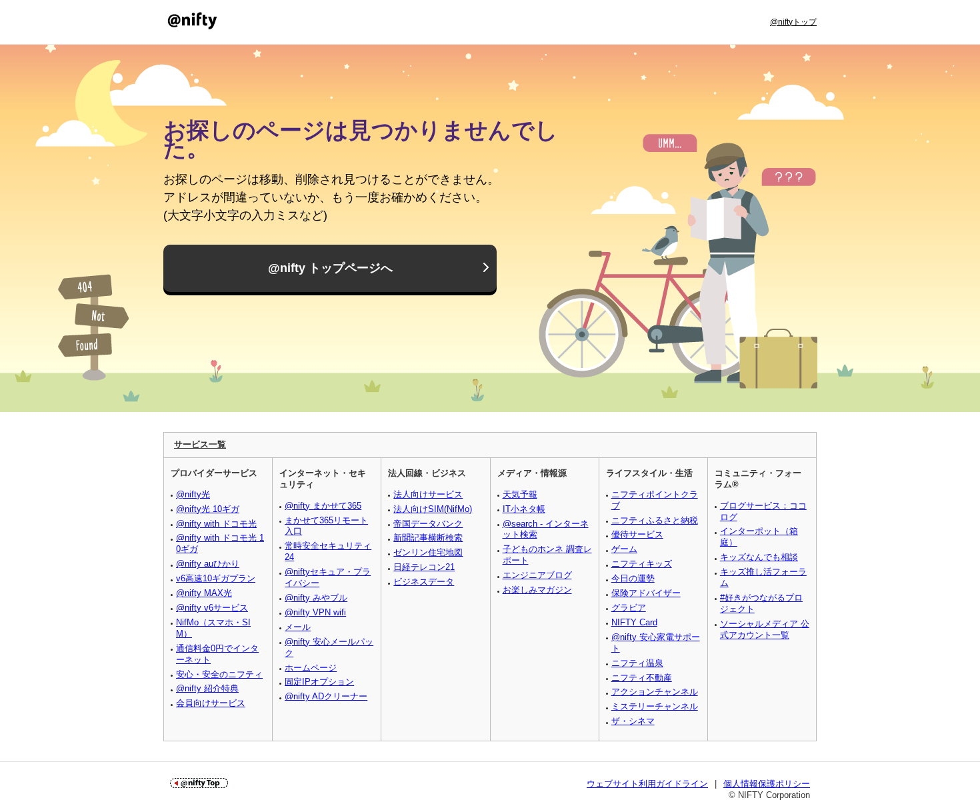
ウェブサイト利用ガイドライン (647, 784)
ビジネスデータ (423, 582)
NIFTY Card (634, 622)
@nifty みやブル (316, 598)
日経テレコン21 (424, 567)
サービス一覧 (200, 444)
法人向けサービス (428, 494)
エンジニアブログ (537, 575)
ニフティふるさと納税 (654, 520)
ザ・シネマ (633, 721)
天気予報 (520, 494)
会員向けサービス (210, 703)
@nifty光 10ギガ (207, 509)
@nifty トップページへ (330, 268)
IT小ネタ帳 (524, 509)
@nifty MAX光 (204, 593)
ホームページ (311, 668)
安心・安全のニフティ (219, 674)
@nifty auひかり (207, 564)
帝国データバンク (428, 524)
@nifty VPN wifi (315, 612)
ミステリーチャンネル (654, 706)
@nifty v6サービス (212, 608)
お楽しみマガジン (537, 590)
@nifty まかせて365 (323, 506)
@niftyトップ (793, 22)
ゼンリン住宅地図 (428, 552)
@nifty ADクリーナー (326, 696)
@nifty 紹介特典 (207, 688)
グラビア (628, 608)
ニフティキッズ (641, 564)
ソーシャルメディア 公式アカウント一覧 (764, 629)
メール (298, 627)
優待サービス (637, 534)
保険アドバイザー (646, 593)
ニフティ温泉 (637, 663)
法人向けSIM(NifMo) (432, 509)
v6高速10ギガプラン (215, 578)
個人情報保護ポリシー (766, 784)
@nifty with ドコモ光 (216, 524)
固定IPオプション (319, 682)
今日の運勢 (633, 578)
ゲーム (624, 549)
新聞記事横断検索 (428, 538)
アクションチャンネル (654, 692)
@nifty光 (193, 494)
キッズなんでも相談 (759, 557)
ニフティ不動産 (641, 678)
